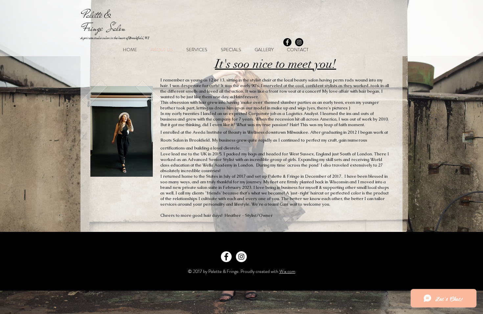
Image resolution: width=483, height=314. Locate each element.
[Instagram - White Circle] (241, 256)
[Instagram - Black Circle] (299, 42)
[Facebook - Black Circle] (287, 42)
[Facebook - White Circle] (226, 256)
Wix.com (287, 271)
